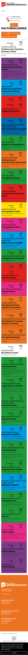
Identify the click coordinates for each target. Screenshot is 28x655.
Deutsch (9, 16)
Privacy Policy (12, 633)
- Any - (4, 33)
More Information (5, 649)
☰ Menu (14, 25)
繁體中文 (18, 16)
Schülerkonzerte (14, 33)
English (14, 16)
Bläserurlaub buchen (15, 20)
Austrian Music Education (15, 18)
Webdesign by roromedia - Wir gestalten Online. (15, 641)
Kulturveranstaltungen (9, 36)
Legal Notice (4, 633)
